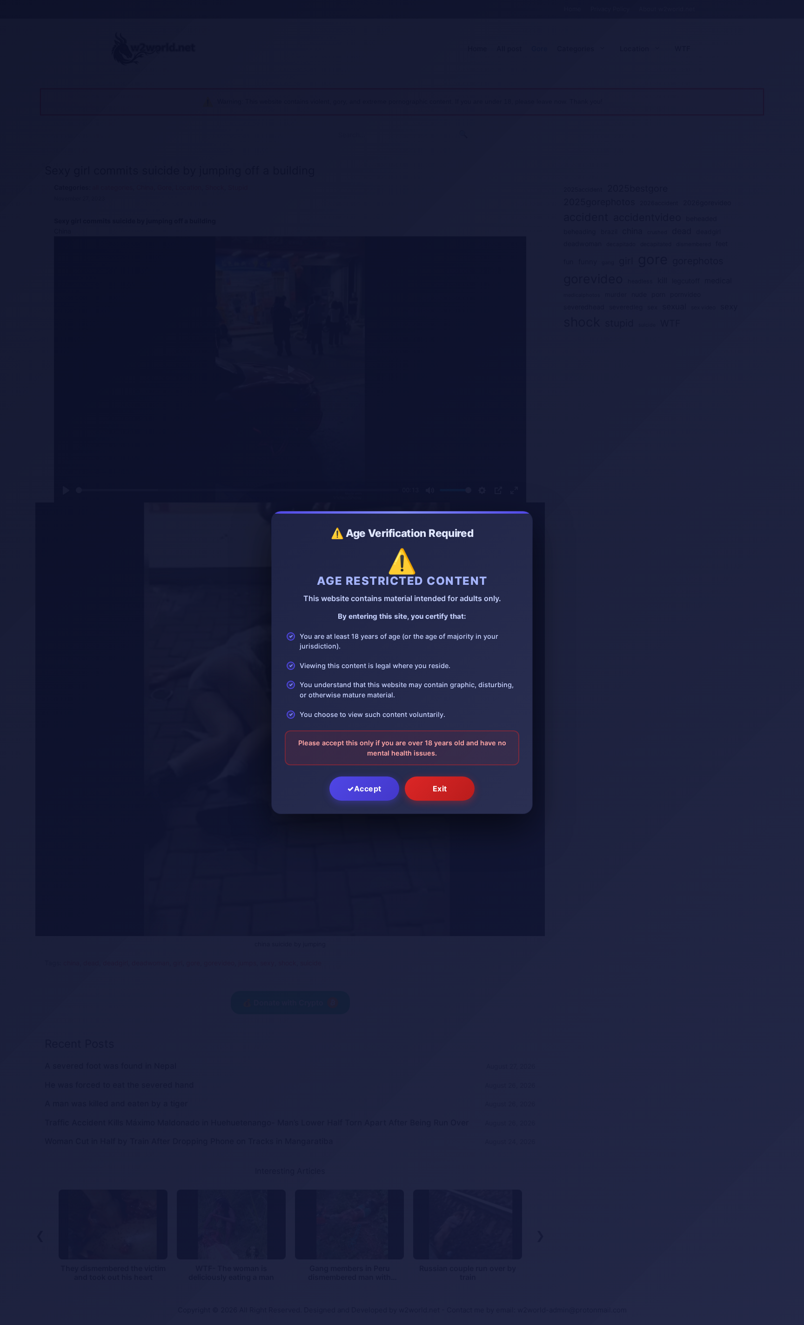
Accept (368, 788)
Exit (440, 788)
